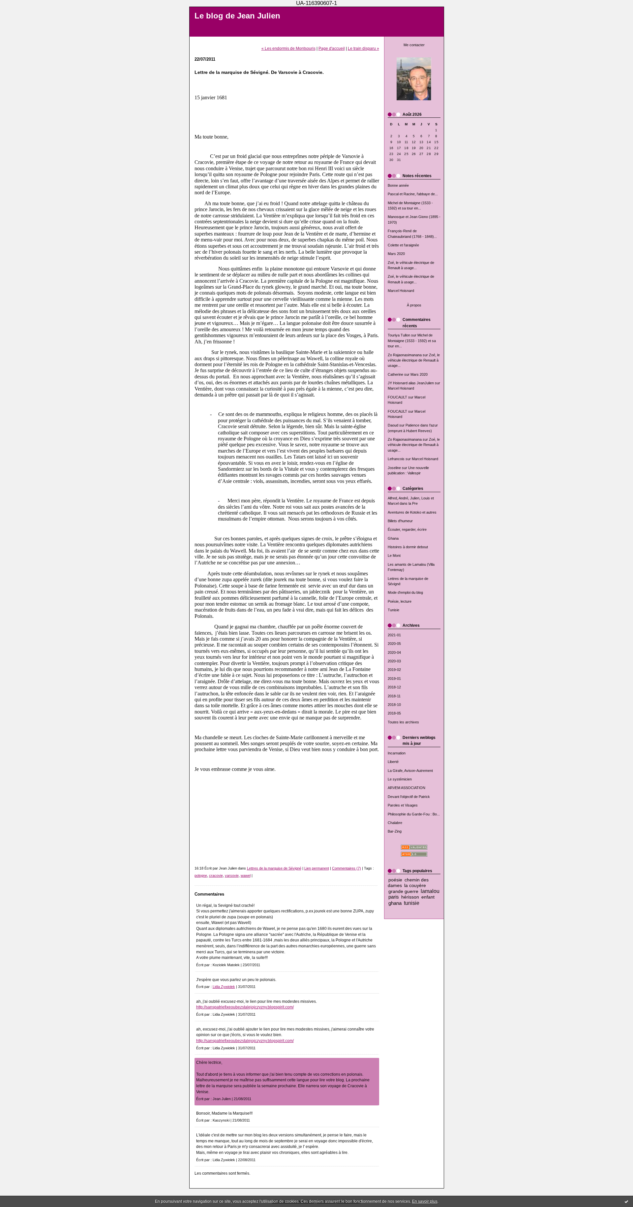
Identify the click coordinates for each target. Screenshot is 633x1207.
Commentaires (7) (346, 868)
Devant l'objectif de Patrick (409, 797)
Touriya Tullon (399, 335)
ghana (395, 903)
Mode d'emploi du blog (405, 592)
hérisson (410, 897)
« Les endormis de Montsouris (288, 48)
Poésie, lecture (399, 601)
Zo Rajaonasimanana (405, 355)
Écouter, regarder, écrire (407, 529)
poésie (395, 879)
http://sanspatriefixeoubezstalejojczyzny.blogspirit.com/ (245, 1007)
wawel (246, 875)
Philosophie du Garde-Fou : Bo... (414, 814)
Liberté (393, 762)
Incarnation (397, 753)
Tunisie (393, 610)
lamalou (430, 891)
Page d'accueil (331, 48)
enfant (428, 897)
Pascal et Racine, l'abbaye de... (413, 194)
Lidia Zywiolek (224, 987)
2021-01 (394, 635)
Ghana (393, 538)
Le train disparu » (363, 48)
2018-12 (394, 687)
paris (393, 897)
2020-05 (394, 644)
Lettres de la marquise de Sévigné (274, 868)
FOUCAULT (397, 397)
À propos (414, 305)
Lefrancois (396, 459)
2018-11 (394, 696)
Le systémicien (400, 779)
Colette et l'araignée (403, 245)
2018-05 (394, 713)
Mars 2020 (396, 254)
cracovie (216, 875)
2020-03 (394, 661)
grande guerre (403, 891)
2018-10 (394, 705)
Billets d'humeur (400, 521)
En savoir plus (424, 1201)
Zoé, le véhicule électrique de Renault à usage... (414, 360)
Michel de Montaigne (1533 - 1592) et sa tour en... (412, 340)
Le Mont (394, 555)
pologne (201, 875)
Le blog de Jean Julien (237, 16)
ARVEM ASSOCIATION (406, 788)
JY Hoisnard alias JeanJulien (411, 383)
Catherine (395, 374)
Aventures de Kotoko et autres (412, 512)
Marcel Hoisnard (401, 291)
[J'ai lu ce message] (626, 1201)
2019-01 (394, 679)
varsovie (232, 875)
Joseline (394, 468)
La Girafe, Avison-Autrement (410, 771)
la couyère (415, 885)
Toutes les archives (403, 722)
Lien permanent (316, 868)
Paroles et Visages (403, 805)
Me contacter (414, 45)
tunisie (411, 903)
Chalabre (395, 823)
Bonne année (398, 185)
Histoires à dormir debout (408, 547)
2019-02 (394, 670)
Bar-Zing (395, 831)
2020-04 (394, 652)
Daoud (393, 425)
